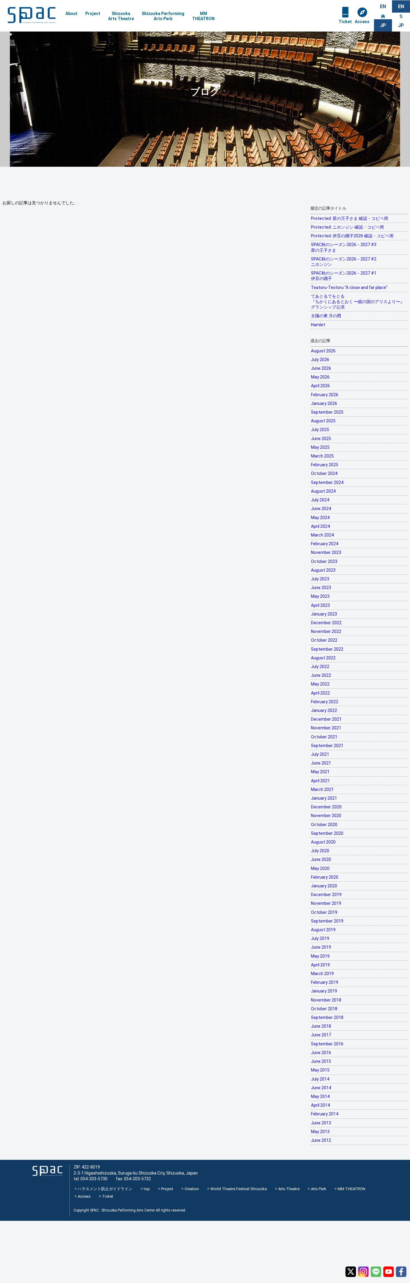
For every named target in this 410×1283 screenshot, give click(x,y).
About (71, 13)
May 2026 (320, 377)
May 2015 (320, 1070)
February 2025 (324, 464)
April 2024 (320, 526)
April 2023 (320, 605)
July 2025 (320, 429)
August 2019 (323, 929)
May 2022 (320, 684)
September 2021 (327, 745)
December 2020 (326, 806)
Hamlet (318, 324)
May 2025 (320, 447)
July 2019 (320, 938)
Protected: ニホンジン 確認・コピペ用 (347, 227)
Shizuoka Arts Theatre (121, 16)
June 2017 (321, 1034)
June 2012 (321, 1140)
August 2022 (323, 657)
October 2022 (324, 640)
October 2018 (324, 1008)
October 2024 (324, 473)
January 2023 (324, 614)
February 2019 (324, 982)
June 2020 (321, 859)
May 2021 (320, 771)
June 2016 (321, 1052)
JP (401, 25)
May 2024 (320, 517)
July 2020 (320, 850)
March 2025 (322, 456)
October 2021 (324, 736)
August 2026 (323, 350)
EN (383, 6)
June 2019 (321, 947)
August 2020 (323, 842)
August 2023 (323, 570)
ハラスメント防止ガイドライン (105, 1189)
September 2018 (327, 1017)
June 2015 (321, 1061)
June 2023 (321, 587)
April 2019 (320, 964)
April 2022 (320, 693)
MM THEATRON (351, 1189)
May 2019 (320, 956)
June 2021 (321, 763)
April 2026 (320, 385)
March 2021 (322, 789)
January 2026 (324, 403)
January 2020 (324, 885)
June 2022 (321, 675)
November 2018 (326, 1000)
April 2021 (320, 780)
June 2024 (321, 508)
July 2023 (320, 578)
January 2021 (324, 798)
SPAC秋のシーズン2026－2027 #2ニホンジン (343, 262)
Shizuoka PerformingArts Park (163, 16)
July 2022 (320, 666)
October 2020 (324, 824)
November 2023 (326, 552)
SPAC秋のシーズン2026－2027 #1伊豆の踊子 (343, 276)
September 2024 (327, 482)
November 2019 (326, 903)
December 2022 (326, 622)
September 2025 (327, 412)
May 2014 (320, 1096)
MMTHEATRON (203, 16)
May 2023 (320, 596)
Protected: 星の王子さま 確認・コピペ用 (349, 218)
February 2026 (324, 394)
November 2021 (326, 727)
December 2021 (326, 719)
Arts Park (318, 1189)
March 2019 (322, 973)
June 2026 (321, 368)
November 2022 (326, 631)
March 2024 (322, 535)
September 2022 (327, 649)
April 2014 (320, 1105)
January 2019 (324, 991)
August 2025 (323, 420)
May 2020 (320, 868)
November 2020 (326, 815)
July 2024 (320, 499)
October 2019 (324, 912)
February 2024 (324, 543)
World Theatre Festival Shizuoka (238, 1189)
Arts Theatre (289, 1189)
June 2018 (321, 1026)
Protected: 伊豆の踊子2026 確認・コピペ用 (352, 235)
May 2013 (320, 1131)
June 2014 (321, 1087)
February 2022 (324, 701)
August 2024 (323, 491)
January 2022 (324, 710)
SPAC (32, 15)
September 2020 (327, 833)
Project (92, 13)
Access (362, 21)
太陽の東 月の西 (326, 315)
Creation (192, 1189)
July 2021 (320, 754)
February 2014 (324, 1113)
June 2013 (321, 1122)
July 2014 (320, 1079)
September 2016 (327, 1043)
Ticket (345, 21)
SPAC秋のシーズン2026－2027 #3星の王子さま (343, 247)
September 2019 (327, 921)
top (147, 1189)
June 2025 (321, 438)
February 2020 (324, 877)
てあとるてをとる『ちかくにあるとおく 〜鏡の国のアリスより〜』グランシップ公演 (357, 301)
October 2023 (324, 561)
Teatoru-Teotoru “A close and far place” (349, 287)
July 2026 (320, 359)
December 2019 (326, 894)
